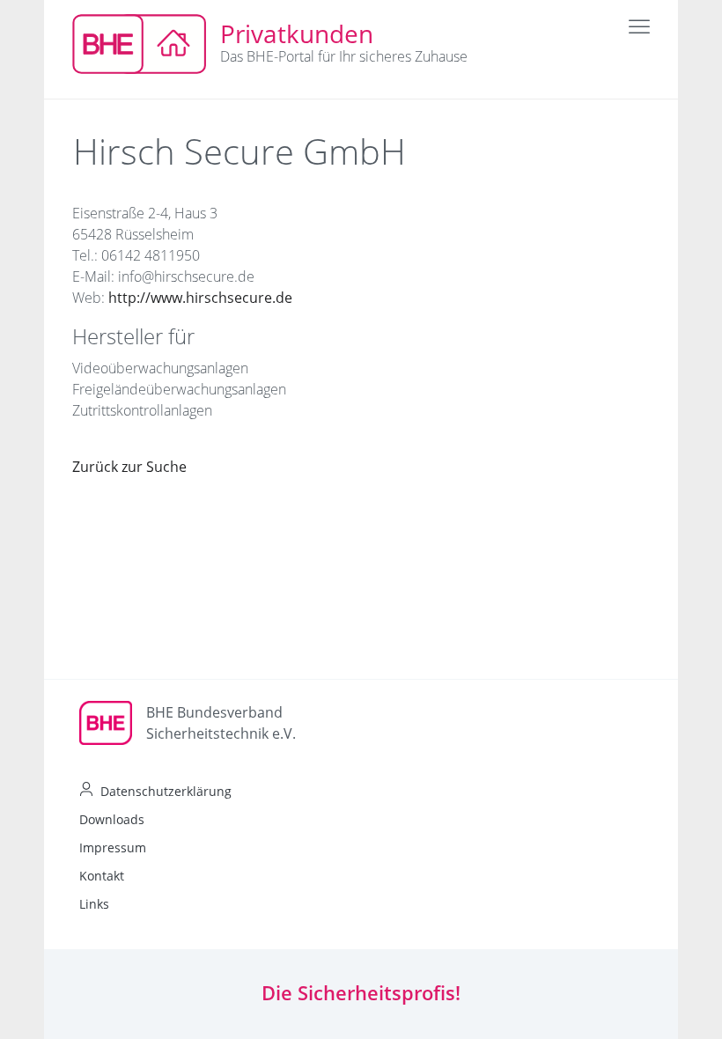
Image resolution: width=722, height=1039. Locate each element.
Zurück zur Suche (129, 466)
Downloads (111, 819)
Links (94, 903)
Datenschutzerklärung (166, 791)
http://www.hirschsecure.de (200, 297)
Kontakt (101, 875)
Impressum (112, 847)
